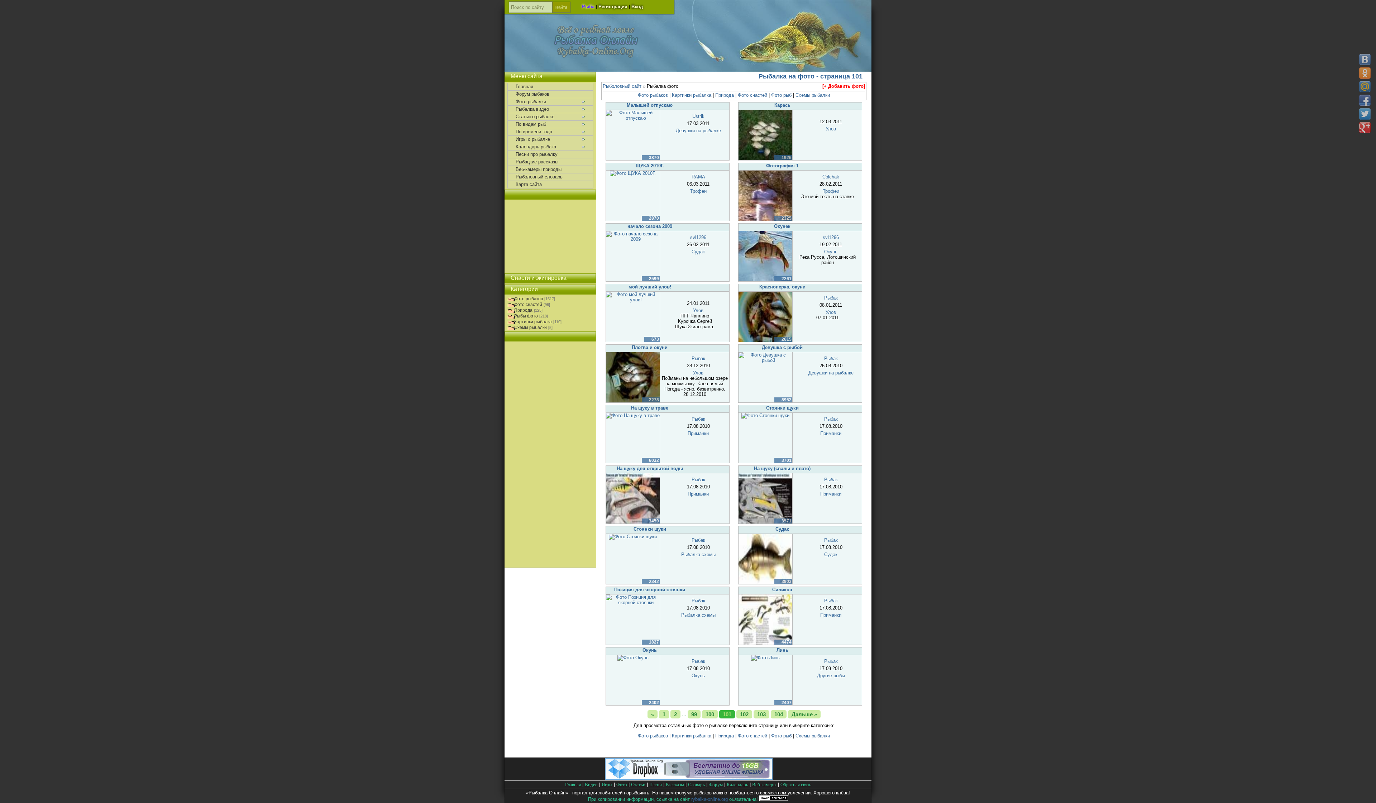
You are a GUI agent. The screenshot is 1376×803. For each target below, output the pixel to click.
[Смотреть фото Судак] (765, 582)
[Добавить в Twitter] (1365, 114)
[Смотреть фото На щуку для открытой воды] (633, 522)
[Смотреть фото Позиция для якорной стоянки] (633, 602)
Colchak (830, 177)
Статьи (638, 784)
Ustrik (698, 116)
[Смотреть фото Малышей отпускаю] (633, 118)
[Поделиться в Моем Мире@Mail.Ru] (1365, 86)
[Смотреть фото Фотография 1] (765, 219)
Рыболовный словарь (539, 177)
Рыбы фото (526, 316)
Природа (724, 95)
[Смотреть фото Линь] (765, 657)
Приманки (698, 433)
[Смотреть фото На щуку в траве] (633, 415)
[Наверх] (1364, 791)
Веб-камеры (764, 784)
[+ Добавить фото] (843, 86)
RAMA (698, 177)
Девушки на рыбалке (698, 130)
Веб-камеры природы (539, 169)
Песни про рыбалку (537, 154)
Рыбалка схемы (698, 554)
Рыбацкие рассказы (537, 161)
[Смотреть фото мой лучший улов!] (633, 299)
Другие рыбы (831, 675)
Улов (831, 129)
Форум (716, 784)
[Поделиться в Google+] (1365, 127)
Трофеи (698, 191)
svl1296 (698, 237)
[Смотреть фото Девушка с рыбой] (765, 360)
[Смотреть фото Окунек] (765, 279)
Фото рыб (781, 95)
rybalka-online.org (709, 799)
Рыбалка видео (532, 109)
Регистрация (612, 6)
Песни (655, 784)
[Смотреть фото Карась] (765, 158)
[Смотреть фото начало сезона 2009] (633, 239)
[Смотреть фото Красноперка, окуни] (765, 340)
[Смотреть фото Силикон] (765, 643)
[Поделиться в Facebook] (1365, 100)
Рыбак (831, 298)
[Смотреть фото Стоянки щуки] (765, 415)
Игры (607, 784)
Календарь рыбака (536, 146)
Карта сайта (529, 184)
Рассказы (675, 784)
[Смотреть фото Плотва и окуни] (633, 400)
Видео (591, 784)
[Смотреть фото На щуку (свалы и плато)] (765, 522)
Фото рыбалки (531, 101)
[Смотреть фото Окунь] (633, 657)
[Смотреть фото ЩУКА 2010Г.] (633, 173)
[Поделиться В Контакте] (1365, 59)
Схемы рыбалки (813, 95)
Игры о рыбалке (533, 139)
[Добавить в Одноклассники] (1365, 73)
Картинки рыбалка (691, 95)
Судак (698, 251)
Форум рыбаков (532, 94)
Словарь (696, 784)
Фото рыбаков (653, 95)
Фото (621, 784)
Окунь (830, 251)
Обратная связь (795, 784)
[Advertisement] (550, 236)
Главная (524, 86)
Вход (637, 6)
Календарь (737, 784)
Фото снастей (752, 95)
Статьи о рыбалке (535, 116)
